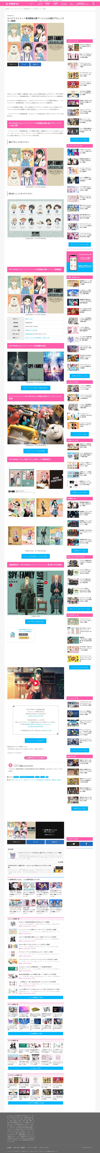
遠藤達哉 (54, 780)
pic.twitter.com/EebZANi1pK (35, 726)
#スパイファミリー (46, 724)
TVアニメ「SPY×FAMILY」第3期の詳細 (35, 388)
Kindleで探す (23, 634)
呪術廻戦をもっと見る (80, 550)
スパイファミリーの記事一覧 (36, 740)
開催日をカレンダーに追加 (34, 758)
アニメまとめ (64, 4)
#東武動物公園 (28, 724)
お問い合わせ (22, 1134)
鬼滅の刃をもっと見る (80, 808)
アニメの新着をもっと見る (35, 1033)
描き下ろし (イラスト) (30, 780)
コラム (71, 4)
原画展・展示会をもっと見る (79, 376)
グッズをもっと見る (36, 1068)
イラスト (37, 777)
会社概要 (9, 1147)
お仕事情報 (55, 4)
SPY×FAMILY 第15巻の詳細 (35, 621)
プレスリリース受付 (32, 1147)
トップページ (31, 4)
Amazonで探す (24, 637)
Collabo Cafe (12, 4)
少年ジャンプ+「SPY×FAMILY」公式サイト (36, 337)
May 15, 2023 (47, 730)
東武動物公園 (28, 334)
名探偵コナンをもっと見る (80, 492)
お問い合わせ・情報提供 (19, 1147)
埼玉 (13, 780)
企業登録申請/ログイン (82, 4)
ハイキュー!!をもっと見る (79, 434)
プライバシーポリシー (44, 1147)
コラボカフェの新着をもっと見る (35, 1103)
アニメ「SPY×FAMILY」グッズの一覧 (35, 556)
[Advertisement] (20, 79)
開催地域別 (47, 4)
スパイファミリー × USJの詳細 (35, 451)
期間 (47, 777)
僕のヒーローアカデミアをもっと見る (80, 609)
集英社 (59, 780)
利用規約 (49, 1151)
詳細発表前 (47, 780)
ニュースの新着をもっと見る (36, 997)
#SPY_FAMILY (36, 724)
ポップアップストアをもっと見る (80, 244)
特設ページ (28, 319)
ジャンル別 (40, 4)
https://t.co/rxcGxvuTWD (36, 716)
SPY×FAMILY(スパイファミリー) (27, 777)
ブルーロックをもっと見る (80, 750)
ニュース (42, 777)
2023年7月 (16, 777)
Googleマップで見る (30, 330)
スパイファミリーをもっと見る (79, 667)
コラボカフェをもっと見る (80, 139)
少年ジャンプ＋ (19, 780)
